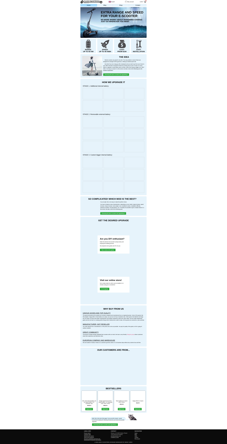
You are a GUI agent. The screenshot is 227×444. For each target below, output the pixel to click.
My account (131, 1)
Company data (87, 434)
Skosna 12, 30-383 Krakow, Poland (119, 433)
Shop (120, 5)
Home (89, 5)
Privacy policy (87, 433)
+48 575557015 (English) (117, 434)
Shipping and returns (89, 435)
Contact (137, 5)
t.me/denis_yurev (115, 437)
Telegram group (130, 334)
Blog (105, 5)
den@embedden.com (116, 435)
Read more (89, 409)
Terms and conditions (89, 437)
